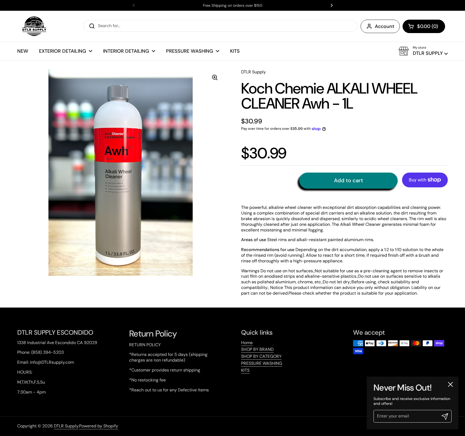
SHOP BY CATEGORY (261, 356)
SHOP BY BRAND (257, 349)
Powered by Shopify (98, 426)
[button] (424, 26)
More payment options (424, 192)
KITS (245, 370)
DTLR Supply (66, 426)
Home (247, 342)
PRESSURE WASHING (261, 363)
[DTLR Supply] (34, 26)
